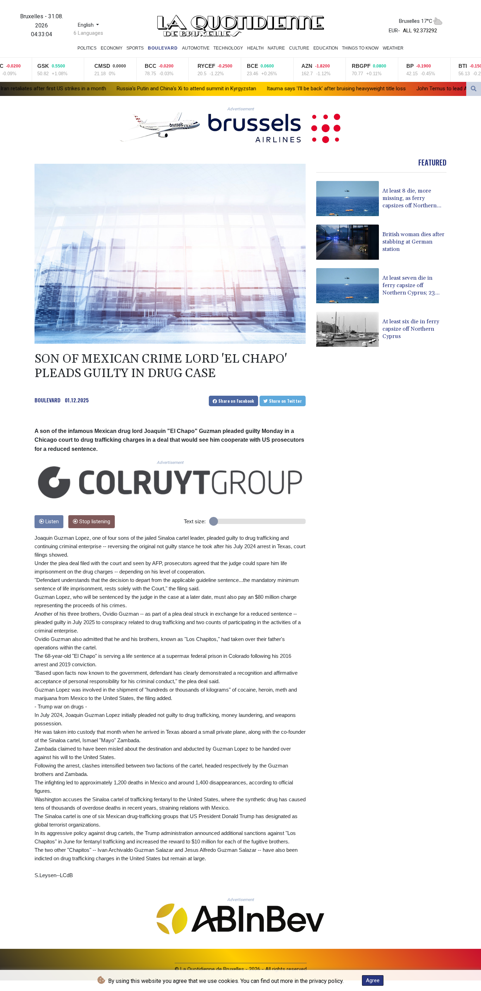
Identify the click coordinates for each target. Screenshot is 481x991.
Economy (112, 48)
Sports (135, 48)
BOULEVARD (48, 400)
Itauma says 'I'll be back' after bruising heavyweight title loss (262, 88)
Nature (276, 48)
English (86, 25)
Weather (393, 48)
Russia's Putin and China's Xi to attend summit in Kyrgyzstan (113, 88)
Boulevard (163, 48)
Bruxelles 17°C (415, 21)
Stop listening (94, 522)
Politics (86, 48)
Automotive (196, 48)
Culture (299, 48)
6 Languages (88, 33)
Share (235, 401)
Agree (373, 980)
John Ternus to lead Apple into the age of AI (394, 88)
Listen (51, 522)
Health (255, 48)
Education (325, 48)
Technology (228, 48)
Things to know (360, 48)
